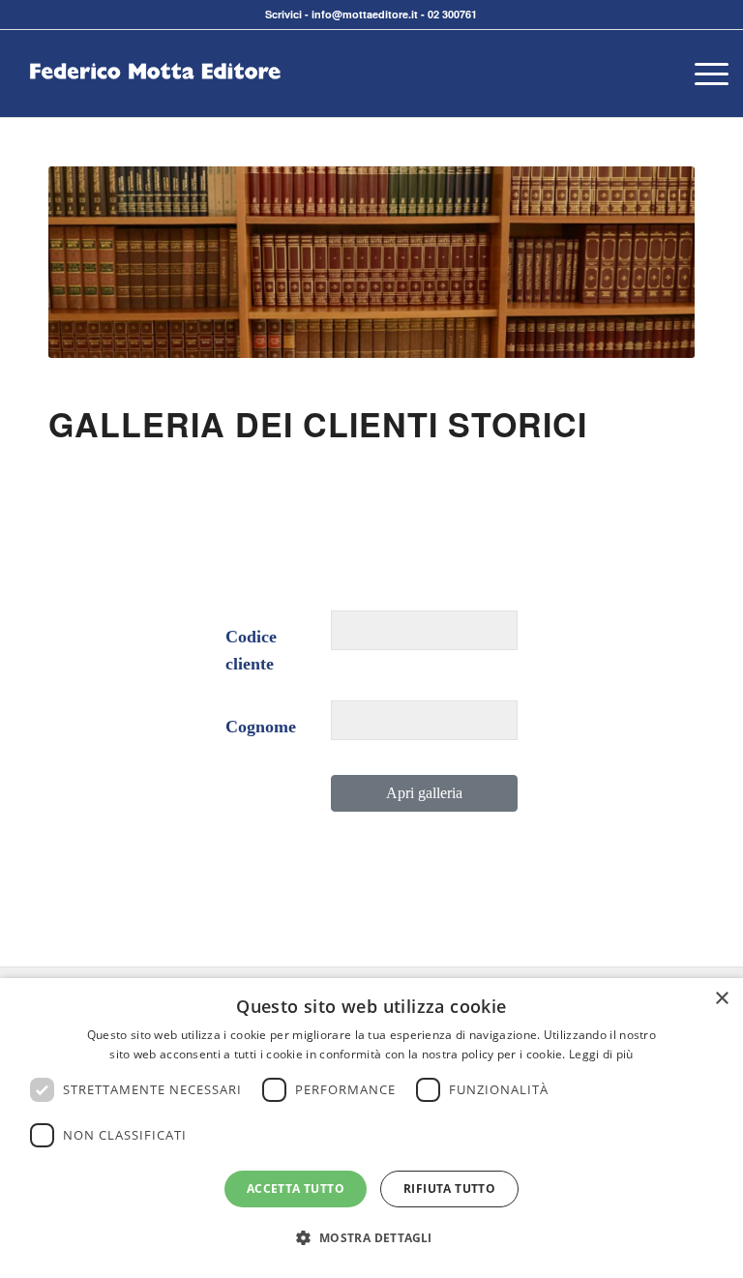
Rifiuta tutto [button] (449, 1188)
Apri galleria (424, 793)
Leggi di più (601, 1054)
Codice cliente (251, 650)
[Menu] (701, 73)
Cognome (260, 726)
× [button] (721, 999)
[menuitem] (701, 73)
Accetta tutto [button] (295, 1188)
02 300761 (452, 14)
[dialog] (371, 1128)
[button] (371, 1238)
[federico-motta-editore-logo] (155, 102)
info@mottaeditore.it (365, 14)
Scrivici (283, 14)
